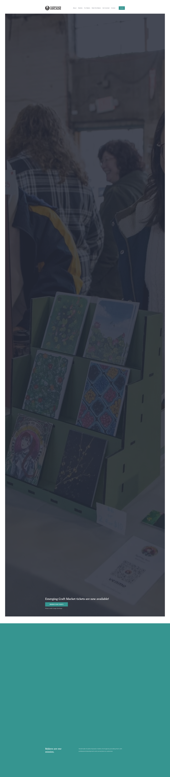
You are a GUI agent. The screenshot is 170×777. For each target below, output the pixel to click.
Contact (113, 8)
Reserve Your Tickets (56, 604)
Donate (122, 8)
